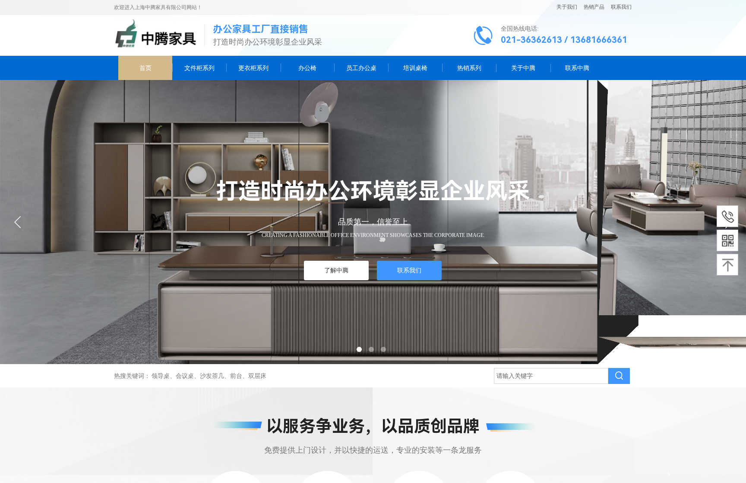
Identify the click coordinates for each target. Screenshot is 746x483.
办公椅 (307, 67)
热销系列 (469, 67)
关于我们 (566, 7)
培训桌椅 (415, 67)
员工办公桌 (361, 67)
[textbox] (551, 376)
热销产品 (594, 7)
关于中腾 (523, 67)
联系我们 (621, 7)
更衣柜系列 (253, 67)
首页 (145, 67)
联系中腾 (577, 67)
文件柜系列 (199, 67)
